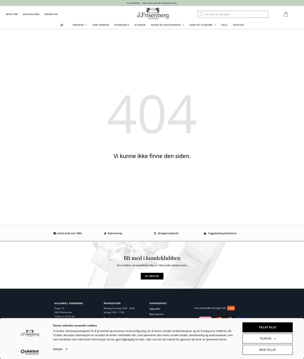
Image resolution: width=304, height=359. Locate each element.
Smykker (78, 24)
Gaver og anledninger (166, 24)
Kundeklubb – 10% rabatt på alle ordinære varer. (152, 3)
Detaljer (58, 349)
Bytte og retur (157, 314)
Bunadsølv (122, 24)
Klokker (140, 24)
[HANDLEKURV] (286, 14)
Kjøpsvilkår (155, 308)
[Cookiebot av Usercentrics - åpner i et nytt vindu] (29, 352)
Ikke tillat (267, 349)
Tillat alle (267, 327)
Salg (224, 24)
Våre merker (101, 24)
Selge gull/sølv (31, 14)
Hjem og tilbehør (201, 24)
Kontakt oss (51, 14)
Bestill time (12, 14)
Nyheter (238, 24)
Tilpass (265, 338)
